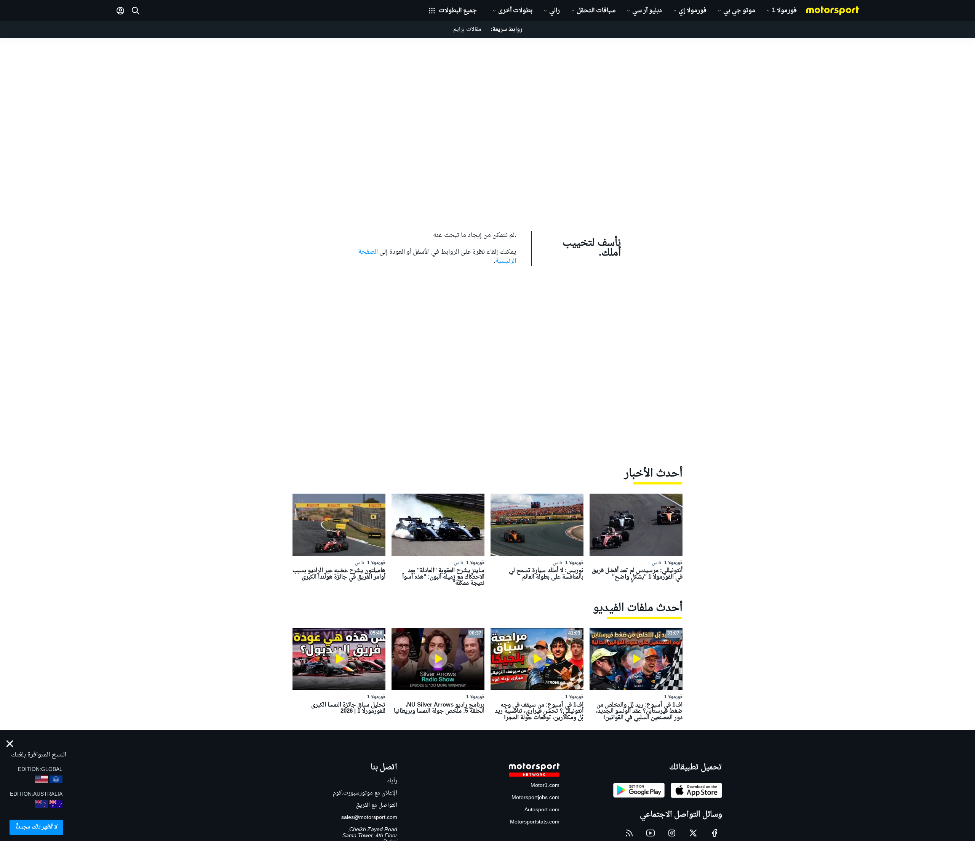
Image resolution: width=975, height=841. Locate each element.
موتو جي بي (739, 10)
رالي (554, 10)
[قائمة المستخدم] (120, 10)
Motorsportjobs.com (535, 798)
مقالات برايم (467, 29)
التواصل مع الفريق (376, 805)
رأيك (392, 781)
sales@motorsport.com (369, 817)
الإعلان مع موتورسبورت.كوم (365, 793)
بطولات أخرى (515, 10)
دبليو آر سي (647, 10)
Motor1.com (545, 785)
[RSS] (629, 833)
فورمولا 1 (784, 10)
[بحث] (135, 10)
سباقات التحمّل (596, 10)
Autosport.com (541, 810)
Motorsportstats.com (534, 822)
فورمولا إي (692, 10)
